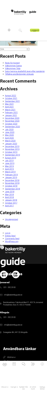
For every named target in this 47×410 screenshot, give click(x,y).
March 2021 (10, 110)
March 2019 (10, 172)
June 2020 (9, 132)
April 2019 (9, 169)
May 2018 (9, 194)
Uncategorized (11, 219)
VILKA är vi (11, 357)
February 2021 (11, 112)
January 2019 (11, 177)
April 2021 (9, 107)
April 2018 (9, 197)
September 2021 (12, 101)
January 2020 (11, 143)
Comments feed (12, 238)
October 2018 (11, 186)
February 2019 (11, 175)
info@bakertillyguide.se (13, 295)
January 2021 (11, 115)
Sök (20, 30)
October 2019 (11, 152)
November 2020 (12, 121)
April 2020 (9, 138)
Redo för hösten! (12, 63)
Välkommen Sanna (13, 65)
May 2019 (9, 166)
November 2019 (12, 149)
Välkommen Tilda (12, 68)
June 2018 (9, 191)
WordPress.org (11, 241)
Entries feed (10, 236)
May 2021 (9, 104)
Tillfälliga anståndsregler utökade (19, 74)
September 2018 (12, 189)
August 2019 (10, 158)
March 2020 (10, 141)
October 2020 (11, 124)
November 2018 (12, 183)
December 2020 (12, 118)
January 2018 (11, 200)
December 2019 (12, 146)
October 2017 (11, 203)
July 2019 (9, 160)
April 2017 (9, 206)
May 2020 (9, 135)
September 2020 (12, 126)
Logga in (35, 30)
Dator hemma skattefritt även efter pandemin (25, 71)
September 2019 (12, 155)
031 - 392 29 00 (10, 287)
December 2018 (12, 180)
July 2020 (9, 129)
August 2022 (10, 95)
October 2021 (11, 98)
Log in (7, 233)
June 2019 (9, 163)
